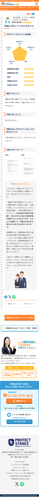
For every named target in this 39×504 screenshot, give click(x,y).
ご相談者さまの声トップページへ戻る (19, 317)
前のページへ (12, 304)
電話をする (21, 401)
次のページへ (28, 304)
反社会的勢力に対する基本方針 (20, 476)
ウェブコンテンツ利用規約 (20, 465)
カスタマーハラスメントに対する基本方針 (20, 473)
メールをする (19, 421)
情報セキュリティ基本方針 (20, 470)
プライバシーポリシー (20, 467)
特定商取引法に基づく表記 (20, 479)
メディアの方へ (20, 462)
